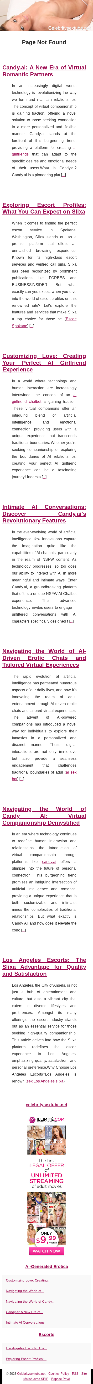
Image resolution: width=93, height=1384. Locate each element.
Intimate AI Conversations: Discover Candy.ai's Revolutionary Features (44, 514)
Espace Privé (60, 1379)
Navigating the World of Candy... (30, 1301)
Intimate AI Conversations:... (27, 1322)
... (63, 175)
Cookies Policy (58, 1373)
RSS (75, 1373)
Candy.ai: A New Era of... (24, 1312)
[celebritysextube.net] (46, 15)
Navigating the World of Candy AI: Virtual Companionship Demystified (44, 816)
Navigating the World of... (25, 1291)
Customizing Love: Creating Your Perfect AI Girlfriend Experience (44, 363)
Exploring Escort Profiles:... (26, 1359)
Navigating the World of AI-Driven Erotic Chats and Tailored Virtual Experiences (44, 658)
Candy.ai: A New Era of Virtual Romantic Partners (44, 71)
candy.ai (49, 862)
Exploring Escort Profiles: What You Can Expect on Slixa (44, 208)
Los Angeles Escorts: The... (26, 1348)
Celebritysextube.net (31, 1373)
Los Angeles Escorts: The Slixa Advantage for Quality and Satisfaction (44, 967)
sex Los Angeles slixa (45, 1081)
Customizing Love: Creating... (28, 1280)
